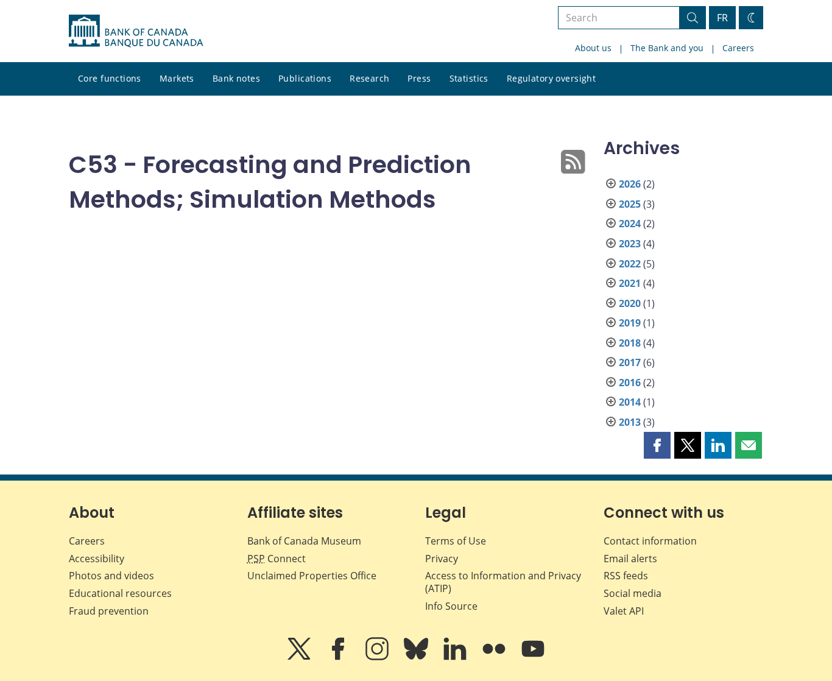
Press (419, 78)
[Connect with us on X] (300, 657)
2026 (630, 184)
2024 (630, 223)
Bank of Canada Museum (304, 541)
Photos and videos (111, 575)
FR (722, 17)
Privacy (441, 558)
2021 (630, 283)
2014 (630, 402)
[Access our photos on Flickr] (495, 657)
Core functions (109, 78)
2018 (630, 343)
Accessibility (96, 558)
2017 (630, 362)
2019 (630, 323)
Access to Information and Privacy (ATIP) (503, 582)
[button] (657, 445)
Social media (632, 593)
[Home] (136, 31)
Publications (304, 78)
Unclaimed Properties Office (311, 575)
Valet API (624, 611)
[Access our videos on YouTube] (533, 657)
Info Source (451, 606)
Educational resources (120, 593)
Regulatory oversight (551, 78)
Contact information (650, 541)
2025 (630, 204)
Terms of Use (455, 541)
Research (369, 78)
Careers (738, 48)
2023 (630, 243)
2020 (630, 303)
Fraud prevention (109, 611)
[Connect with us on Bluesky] (417, 657)
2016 (630, 382)
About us (593, 48)
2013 (630, 422)
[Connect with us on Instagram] (378, 657)
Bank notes (236, 78)
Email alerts (630, 558)
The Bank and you (666, 48)
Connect (276, 558)
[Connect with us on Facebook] (339, 657)
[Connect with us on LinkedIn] (456, 657)
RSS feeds (626, 575)
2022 (630, 263)
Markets (177, 78)
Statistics (468, 78)
